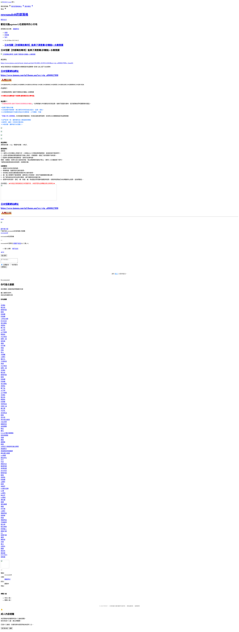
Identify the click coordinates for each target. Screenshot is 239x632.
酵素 (2, 415)
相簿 (5, 32)
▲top (2, 252)
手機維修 (4, 522)
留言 (19, 243)
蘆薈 (2, 537)
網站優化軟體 (5, 453)
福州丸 (3, 359)
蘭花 (2, 431)
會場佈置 (4, 468)
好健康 (3, 401)
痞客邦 (15, 243)
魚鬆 (2, 348)
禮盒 (2, 343)
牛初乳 (3, 410)
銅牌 (2, 484)
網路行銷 (4, 531)
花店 (2, 461)
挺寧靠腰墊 (4, 435)
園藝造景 (4, 424)
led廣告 (3, 493)
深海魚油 (4, 413)
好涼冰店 (4, 321)
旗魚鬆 (3, 341)
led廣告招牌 (4, 488)
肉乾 (2, 350)
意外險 (3, 417)
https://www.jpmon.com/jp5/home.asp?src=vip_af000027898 (29, 75)
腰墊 (2, 440)
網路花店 (4, 464)
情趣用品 (4, 513)
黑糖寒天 (4, 449)
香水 (2, 544)
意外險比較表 (5, 419)
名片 (5, 37)
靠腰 (2, 437)
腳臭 (2, 312)
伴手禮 (3, 345)
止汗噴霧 (4, 332)
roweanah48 (4, 233)
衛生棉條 (4, 526)
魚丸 (2, 352)
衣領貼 (3, 305)
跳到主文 (4, 19)
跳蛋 (2, 517)
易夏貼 (3, 325)
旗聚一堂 (4, 339)
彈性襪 (3, 500)
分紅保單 (4, 422)
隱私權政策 (130, 606)
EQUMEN (4, 555)
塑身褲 (3, 553)
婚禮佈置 (4, 466)
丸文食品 (4, 336)
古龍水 (3, 546)
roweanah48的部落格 (14, 14)
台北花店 (4, 470)
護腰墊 (3, 442)
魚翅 (2, 363)
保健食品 (4, 404)
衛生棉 (3, 524)
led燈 (2, 491)
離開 (11, 628)
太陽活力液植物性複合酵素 (10, 446)
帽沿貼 (3, 307)
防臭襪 (3, 316)
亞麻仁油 (4, 406)
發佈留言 (3, 267)
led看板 (3, 497)
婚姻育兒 (16, 29)
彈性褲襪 (4, 504)
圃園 (2, 548)
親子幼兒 (15, 248)
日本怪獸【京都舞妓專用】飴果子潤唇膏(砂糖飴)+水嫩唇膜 (33, 45)
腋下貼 (3, 327)
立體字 (3, 482)
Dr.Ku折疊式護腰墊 (7, 433)
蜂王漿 (3, 408)
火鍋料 (3, 357)
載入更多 (3, 255)
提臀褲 (3, 557)
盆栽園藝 (4, 426)
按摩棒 (3, 515)
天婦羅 (3, 354)
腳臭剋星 (4, 310)
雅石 (2, 428)
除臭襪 (3, 314)
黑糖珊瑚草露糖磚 (7, 451)
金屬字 (3, 486)
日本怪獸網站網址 (10, 71)
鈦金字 (3, 495)
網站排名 (4, 458)
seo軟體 (3, 455)
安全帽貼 (4, 323)
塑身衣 (3, 551)
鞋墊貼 (3, 334)
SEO (2, 459)
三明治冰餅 (4, 319)
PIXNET (105, 606)
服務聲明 (137, 606)
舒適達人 (4, 529)
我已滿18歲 (4, 628)
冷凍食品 (4, 361)
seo (2, 533)
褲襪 (2, 502)
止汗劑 (3, 330)
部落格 (6, 35)
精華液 (3, 539)
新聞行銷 (4, 535)
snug (2, 219)
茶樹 (2, 542)
